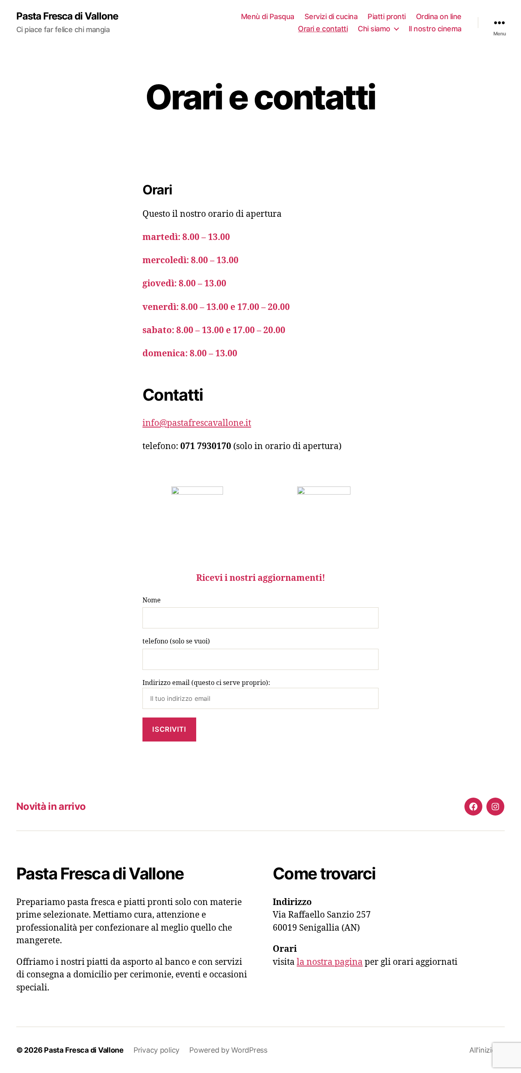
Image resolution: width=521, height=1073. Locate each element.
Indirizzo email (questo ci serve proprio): (206, 683)
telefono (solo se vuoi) (176, 641)
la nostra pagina (330, 962)
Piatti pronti (387, 16)
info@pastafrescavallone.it (196, 423)
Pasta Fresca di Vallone (67, 16)
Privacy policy (157, 1050)
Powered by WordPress (228, 1050)
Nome (151, 600)
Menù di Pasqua (267, 16)
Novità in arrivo (50, 806)
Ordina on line (439, 16)
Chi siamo (374, 28)
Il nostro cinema (435, 28)
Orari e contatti (323, 28)
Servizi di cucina (331, 16)
